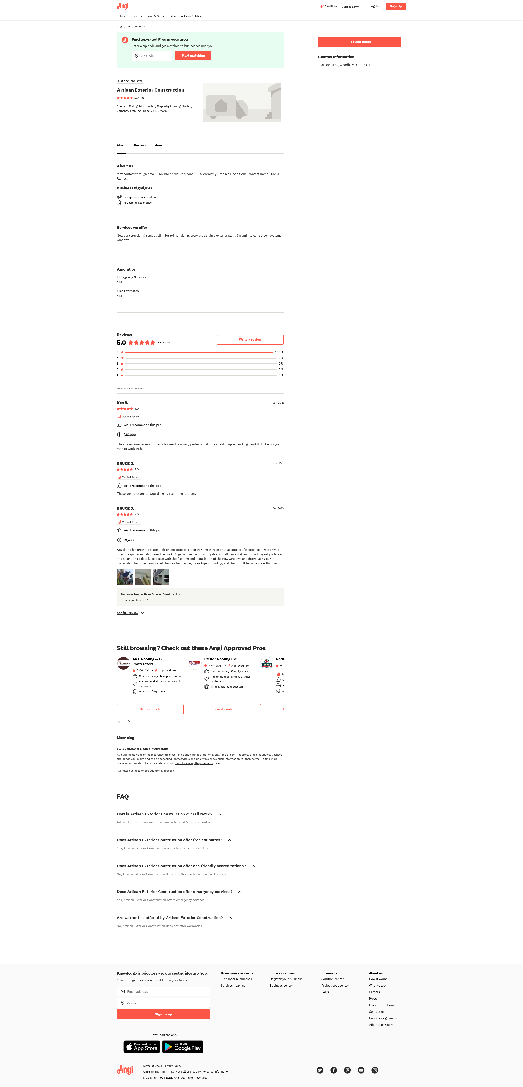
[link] (150, 676)
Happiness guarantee (384, 1018)
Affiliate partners (381, 1025)
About (121, 145)
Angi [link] (120, 26)
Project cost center (335, 985)
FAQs (325, 992)
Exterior (137, 16)
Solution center (332, 979)
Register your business (286, 979)
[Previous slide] (119, 721)
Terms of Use (151, 1066)
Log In (374, 6)
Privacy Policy (172, 1066)
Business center (281, 985)
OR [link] (129, 26)
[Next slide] (129, 721)
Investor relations (381, 1005)
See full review (127, 613)
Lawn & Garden (156, 16)
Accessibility (155, 1072)
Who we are (377, 985)
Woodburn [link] (141, 26)
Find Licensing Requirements (194, 763)
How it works (378, 979)
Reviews (140, 145)
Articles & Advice (192, 16)
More (173, 16)
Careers (374, 992)
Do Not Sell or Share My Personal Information (200, 1071)
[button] (125, 577)
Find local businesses (236, 979)
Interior (123, 16)
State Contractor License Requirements (143, 749)
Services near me (233, 985)
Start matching (193, 55)
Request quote (150, 709)
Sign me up (163, 1014)
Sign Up (396, 6)
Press (373, 998)
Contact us (377, 1011)
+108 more (160, 111)
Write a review (250, 339)
